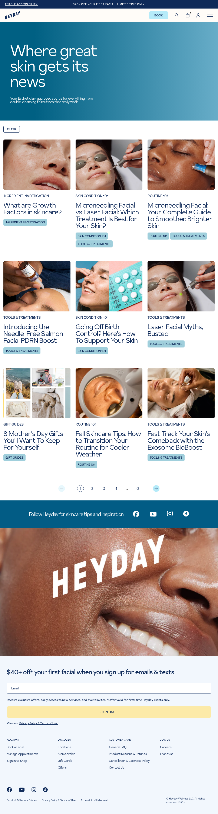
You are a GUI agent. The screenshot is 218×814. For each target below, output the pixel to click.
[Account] (198, 15)
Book (158, 15)
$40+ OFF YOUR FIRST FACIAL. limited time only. (109, 4)
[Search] (177, 15)
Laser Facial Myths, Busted (175, 330)
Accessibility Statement (94, 800)
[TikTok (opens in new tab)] (45, 789)
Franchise (167, 754)
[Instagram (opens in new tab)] (34, 789)
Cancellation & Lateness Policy (129, 761)
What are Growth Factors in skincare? (32, 208)
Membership (67, 754)
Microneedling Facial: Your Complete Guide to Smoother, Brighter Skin (180, 215)
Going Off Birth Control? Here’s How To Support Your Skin (107, 333)
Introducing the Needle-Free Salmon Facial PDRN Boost (33, 333)
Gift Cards (65, 761)
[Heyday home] (12, 15)
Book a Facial (15, 747)
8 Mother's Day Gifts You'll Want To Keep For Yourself (33, 440)
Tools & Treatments (94, 244)
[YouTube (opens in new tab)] (22, 790)
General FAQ (117, 747)
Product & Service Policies (22, 800)
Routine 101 (158, 236)
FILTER (11, 129)
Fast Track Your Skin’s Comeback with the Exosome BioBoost (179, 440)
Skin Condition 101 (92, 236)
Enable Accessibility (21, 4)
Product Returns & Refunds (128, 754)
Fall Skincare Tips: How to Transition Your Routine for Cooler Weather (108, 444)
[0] (187, 15)
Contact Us (116, 767)
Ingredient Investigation (25, 222)
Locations (64, 747)
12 (137, 488)
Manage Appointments (22, 754)
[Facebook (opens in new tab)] (9, 789)
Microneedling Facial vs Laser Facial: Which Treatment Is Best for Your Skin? (107, 215)
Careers (166, 747)
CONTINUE (109, 712)
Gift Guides (14, 457)
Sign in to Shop (17, 761)
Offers (62, 767)
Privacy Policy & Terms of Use (59, 800)
